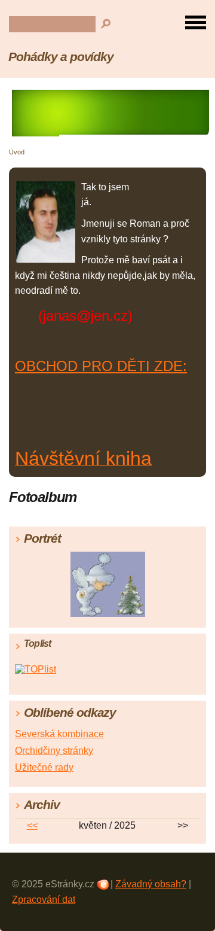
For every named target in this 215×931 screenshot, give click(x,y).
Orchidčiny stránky (54, 751)
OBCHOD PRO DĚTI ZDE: (101, 366)
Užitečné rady (44, 767)
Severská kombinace (59, 734)
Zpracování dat (43, 900)
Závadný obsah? (150, 884)
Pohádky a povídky (60, 56)
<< (32, 825)
